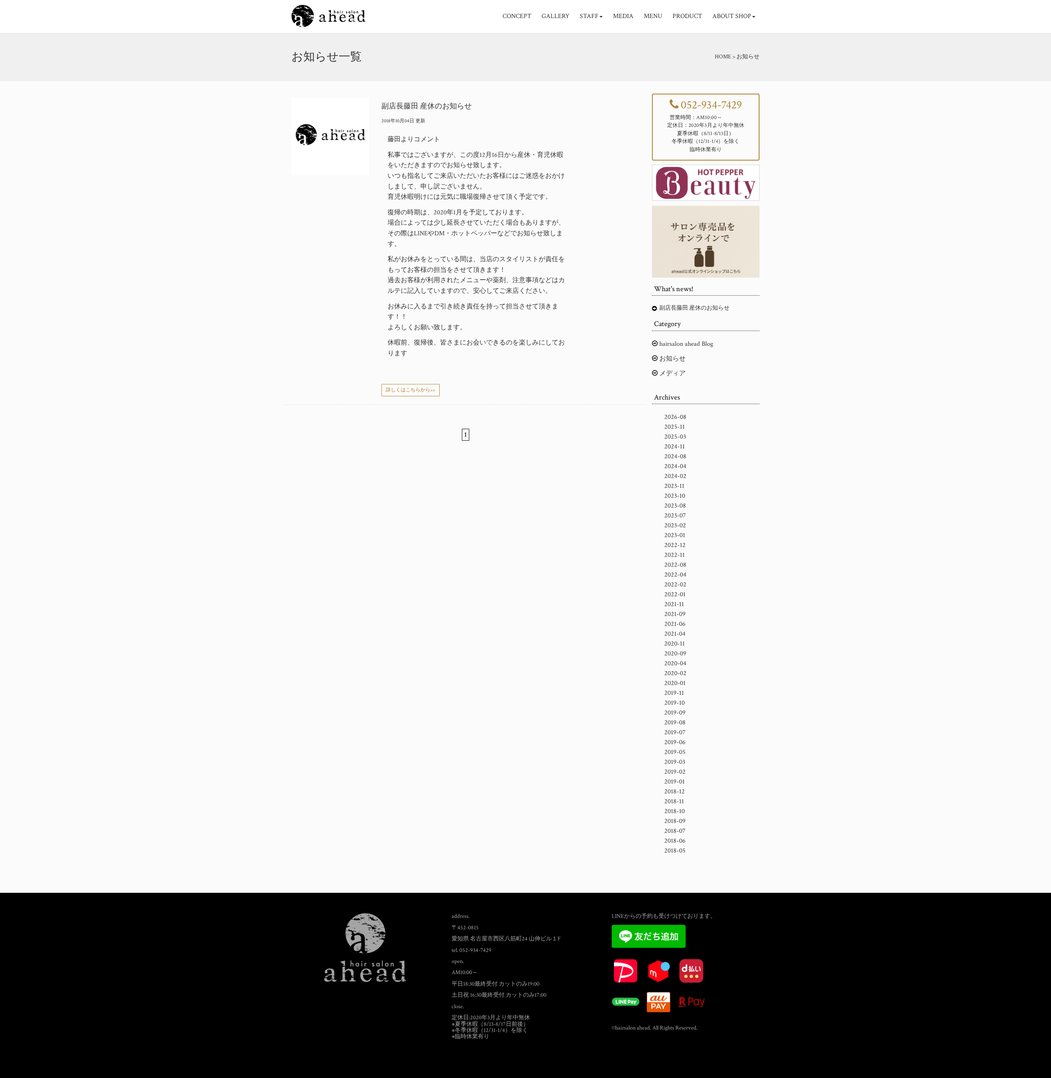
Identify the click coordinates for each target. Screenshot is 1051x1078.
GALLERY (555, 16)
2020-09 (675, 653)
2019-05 (675, 752)
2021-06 (675, 624)
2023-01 (674, 535)
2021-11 (674, 604)
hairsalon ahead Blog (685, 344)
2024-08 (675, 456)
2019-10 (674, 703)
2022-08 (675, 565)
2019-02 (675, 772)
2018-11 (674, 801)
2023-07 (675, 515)
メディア (672, 373)
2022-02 (675, 584)
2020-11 (674, 643)
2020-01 (675, 683)
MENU (653, 16)
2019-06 (675, 742)
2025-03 (675, 436)
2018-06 (675, 841)
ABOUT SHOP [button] (731, 16)
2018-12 (674, 791)
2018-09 (675, 821)
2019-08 (675, 722)
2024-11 (674, 446)
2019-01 (674, 781)
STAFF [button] (589, 16)
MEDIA (623, 16)
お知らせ (672, 358)
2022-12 (675, 545)
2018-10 (674, 811)
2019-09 (675, 712)
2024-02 (675, 476)
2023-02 (675, 525)
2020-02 (675, 673)
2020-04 (675, 663)
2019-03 (674, 762)
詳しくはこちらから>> (410, 390)
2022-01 (675, 594)
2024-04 (675, 466)
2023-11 (674, 486)
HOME (723, 56)
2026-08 (675, 417)
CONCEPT (517, 16)
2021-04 (675, 634)
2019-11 (674, 693)
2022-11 (674, 555)
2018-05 (675, 850)
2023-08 (675, 505)
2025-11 (674, 427)
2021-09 (675, 614)
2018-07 (675, 831)
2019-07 (675, 732)
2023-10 (674, 496)
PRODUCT (687, 16)
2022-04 (675, 574)
